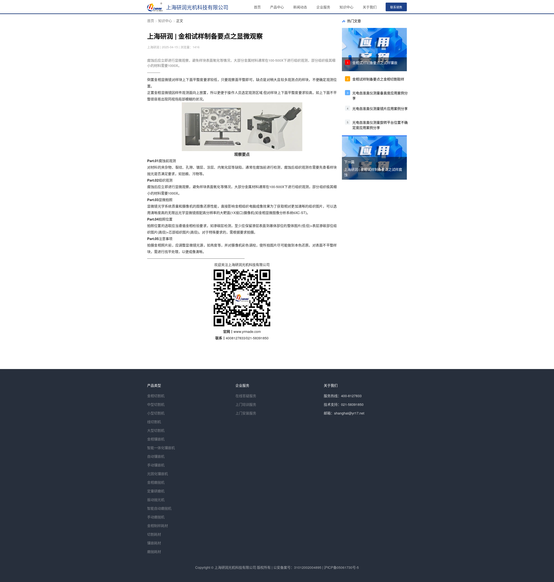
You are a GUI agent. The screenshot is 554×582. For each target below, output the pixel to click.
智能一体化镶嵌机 (161, 447)
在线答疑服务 (245, 395)
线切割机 (154, 421)
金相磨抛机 (155, 482)
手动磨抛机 (155, 516)
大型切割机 (155, 430)
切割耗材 (154, 534)
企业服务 (323, 7)
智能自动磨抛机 (159, 508)
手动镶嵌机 (155, 465)
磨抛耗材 (154, 551)
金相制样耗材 (157, 525)
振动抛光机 (155, 499)
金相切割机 (155, 395)
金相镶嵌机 (155, 439)
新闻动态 (300, 7)
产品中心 (277, 7)
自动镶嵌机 (155, 456)
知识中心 (346, 7)
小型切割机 (155, 413)
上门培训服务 (245, 404)
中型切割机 (155, 404)
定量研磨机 (155, 490)
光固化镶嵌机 (157, 473)
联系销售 (396, 7)
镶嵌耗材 (154, 542)
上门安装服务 (245, 413)
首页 (257, 7)
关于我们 (370, 7)
